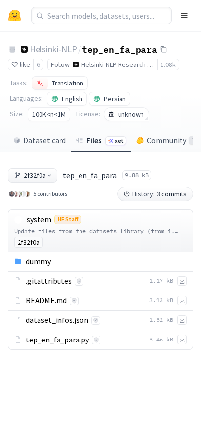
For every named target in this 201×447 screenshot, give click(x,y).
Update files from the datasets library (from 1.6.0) (101, 230)
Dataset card (44, 140)
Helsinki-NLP (53, 49)
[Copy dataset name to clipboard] (163, 49)
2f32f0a (35, 175)
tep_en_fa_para (119, 49)
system (39, 219)
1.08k (168, 64)
